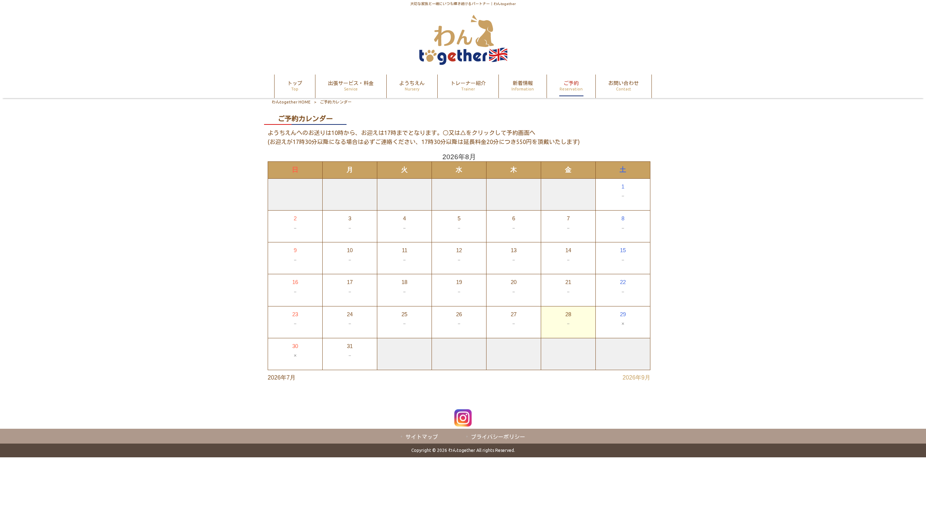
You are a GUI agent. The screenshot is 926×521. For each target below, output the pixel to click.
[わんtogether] (463, 63)
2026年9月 (636, 377)
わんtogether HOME (291, 102)
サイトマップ (421, 437)
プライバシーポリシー (498, 437)
